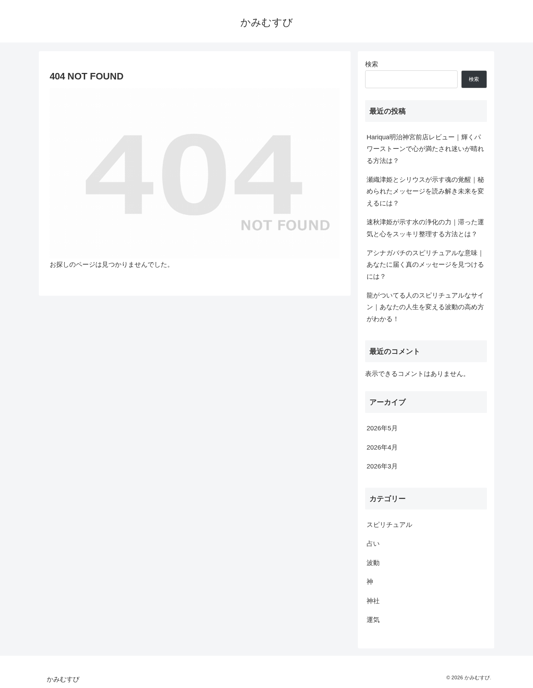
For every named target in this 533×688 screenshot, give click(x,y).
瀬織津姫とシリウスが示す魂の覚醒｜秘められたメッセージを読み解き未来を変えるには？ (425, 191)
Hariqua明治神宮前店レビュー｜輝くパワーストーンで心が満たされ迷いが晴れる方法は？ (425, 149)
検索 (371, 64)
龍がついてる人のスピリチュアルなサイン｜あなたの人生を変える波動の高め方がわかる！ (425, 307)
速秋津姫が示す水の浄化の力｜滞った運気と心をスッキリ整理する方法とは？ (425, 227)
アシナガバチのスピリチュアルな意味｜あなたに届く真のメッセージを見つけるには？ (425, 264)
